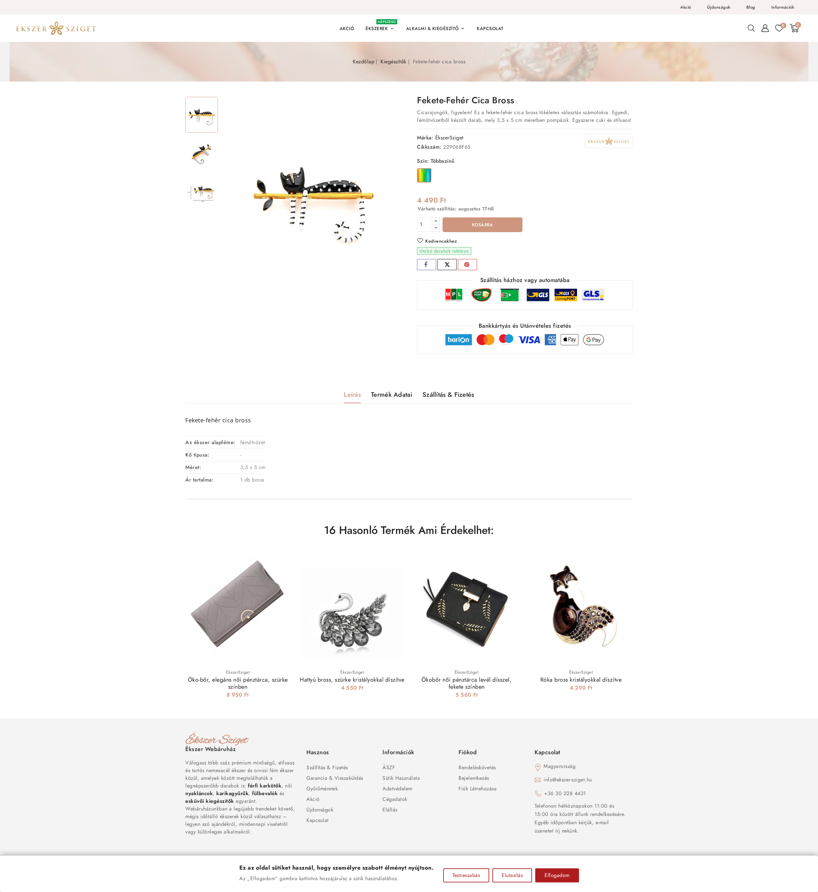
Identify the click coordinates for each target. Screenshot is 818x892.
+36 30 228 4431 (565, 793)
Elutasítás (512, 875)
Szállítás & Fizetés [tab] (448, 394)
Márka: (425, 137)
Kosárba (482, 225)
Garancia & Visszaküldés (334, 778)
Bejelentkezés (474, 778)
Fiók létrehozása (478, 788)
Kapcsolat (317, 820)
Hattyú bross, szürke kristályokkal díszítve (352, 680)
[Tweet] (447, 264)
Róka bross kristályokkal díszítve (581, 680)
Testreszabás (466, 875)
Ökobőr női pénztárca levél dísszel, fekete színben (466, 683)
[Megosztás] (426, 264)
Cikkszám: (429, 147)
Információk (782, 7)
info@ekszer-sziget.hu (568, 779)
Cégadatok (394, 799)
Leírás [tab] (352, 394)
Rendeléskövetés (477, 767)
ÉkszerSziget (449, 137)
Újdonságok (718, 7)
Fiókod (468, 752)
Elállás (389, 809)
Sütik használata (401, 778)
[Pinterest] (467, 264)
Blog (750, 7)
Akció (685, 7)
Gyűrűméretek (322, 788)
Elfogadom (557, 875)
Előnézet (281, 560)
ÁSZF (388, 767)
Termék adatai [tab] (391, 394)
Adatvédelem (397, 788)
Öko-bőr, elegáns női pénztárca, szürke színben (238, 683)
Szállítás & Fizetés (327, 767)
